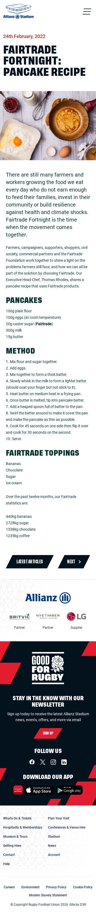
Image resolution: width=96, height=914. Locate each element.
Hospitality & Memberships (22, 827)
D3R (83, 904)
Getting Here (12, 846)
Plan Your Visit (58, 818)
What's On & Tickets (17, 818)
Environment (30, 887)
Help (6, 864)
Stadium (54, 836)
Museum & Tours (15, 836)
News (52, 846)
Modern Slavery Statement (48, 895)
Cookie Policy (83, 887)
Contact (9, 855)
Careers (9, 887)
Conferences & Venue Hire (66, 827)
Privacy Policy (56, 887)
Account (54, 855)
